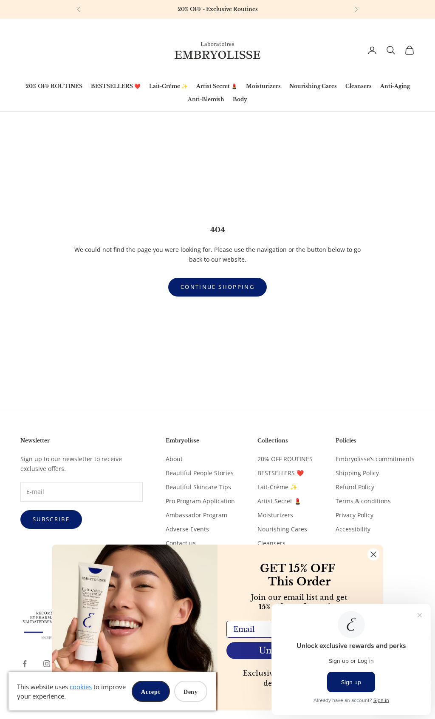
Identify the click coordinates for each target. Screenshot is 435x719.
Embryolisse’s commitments (375, 459)
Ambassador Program (196, 515)
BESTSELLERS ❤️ (116, 86)
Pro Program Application (200, 501)
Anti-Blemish (206, 99)
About (174, 459)
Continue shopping (217, 287)
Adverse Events (187, 529)
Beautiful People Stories (200, 473)
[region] (217, 9)
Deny (191, 692)
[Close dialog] (373, 554)
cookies (81, 686)
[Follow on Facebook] (24, 663)
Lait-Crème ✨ (168, 86)
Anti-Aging (395, 86)
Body (240, 99)
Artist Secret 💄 (216, 86)
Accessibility (353, 529)
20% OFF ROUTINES (53, 86)
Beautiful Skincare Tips (198, 487)
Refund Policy (355, 487)
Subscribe (51, 519)
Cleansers (358, 86)
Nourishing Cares (313, 86)
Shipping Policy (357, 473)
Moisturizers (263, 86)
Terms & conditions (363, 501)
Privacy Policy (354, 515)
